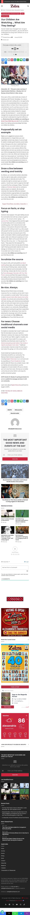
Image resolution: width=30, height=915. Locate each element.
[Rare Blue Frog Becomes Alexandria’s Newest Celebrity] (22, 513)
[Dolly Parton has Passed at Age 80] (5, 797)
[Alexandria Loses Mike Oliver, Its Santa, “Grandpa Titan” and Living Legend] (7, 530)
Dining (2, 855)
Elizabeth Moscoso (7, 37)
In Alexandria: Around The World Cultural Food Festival (15, 817)
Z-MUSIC (3, 868)
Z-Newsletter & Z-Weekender (8, 870)
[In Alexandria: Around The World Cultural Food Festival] (15, 791)
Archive (3, 851)
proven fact (5, 221)
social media (15, 413)
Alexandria (19, 410)
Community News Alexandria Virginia (15, 10)
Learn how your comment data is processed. (14, 575)
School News (5, 16)
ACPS (10, 410)
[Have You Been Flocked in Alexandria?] (7, 513)
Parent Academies (16, 361)
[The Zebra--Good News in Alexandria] (15, 6)
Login (27, 561)
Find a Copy (15, 599)
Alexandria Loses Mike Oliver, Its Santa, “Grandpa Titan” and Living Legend (7, 538)
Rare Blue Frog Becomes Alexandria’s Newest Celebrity (22, 520)
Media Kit (3, 865)
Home (3, 10)
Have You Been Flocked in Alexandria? (7, 519)
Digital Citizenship (11, 359)
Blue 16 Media (19, 900)
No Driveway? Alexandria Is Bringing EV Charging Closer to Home (22, 538)
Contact (3, 860)
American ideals (11, 187)
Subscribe (3, 863)
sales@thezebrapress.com (7, 888)
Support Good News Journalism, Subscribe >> (15, 204)
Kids (23, 13)
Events (3, 853)
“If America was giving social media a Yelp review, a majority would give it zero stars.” (14, 343)
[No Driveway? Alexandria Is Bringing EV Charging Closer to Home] (22, 530)
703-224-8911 (14, 886)
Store (2, 858)
